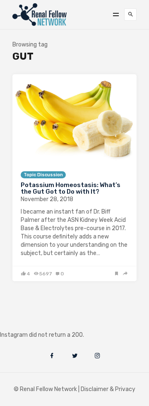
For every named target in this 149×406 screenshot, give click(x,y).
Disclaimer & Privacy (108, 389)
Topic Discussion (43, 174)
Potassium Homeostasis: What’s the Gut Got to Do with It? (70, 188)
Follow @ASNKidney (49, 322)
